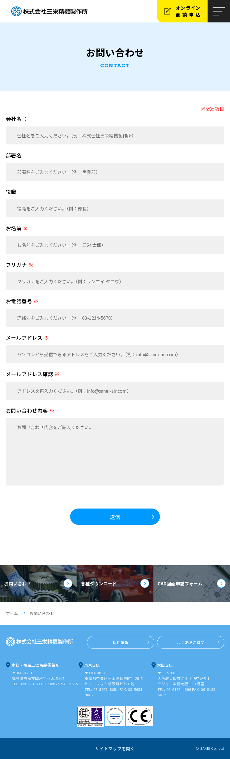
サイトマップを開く (115, 748)
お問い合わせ (17, 583)
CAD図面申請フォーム (180, 583)
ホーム (12, 613)
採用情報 (120, 642)
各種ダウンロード (99, 583)
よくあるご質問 (190, 642)
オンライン (189, 11)
